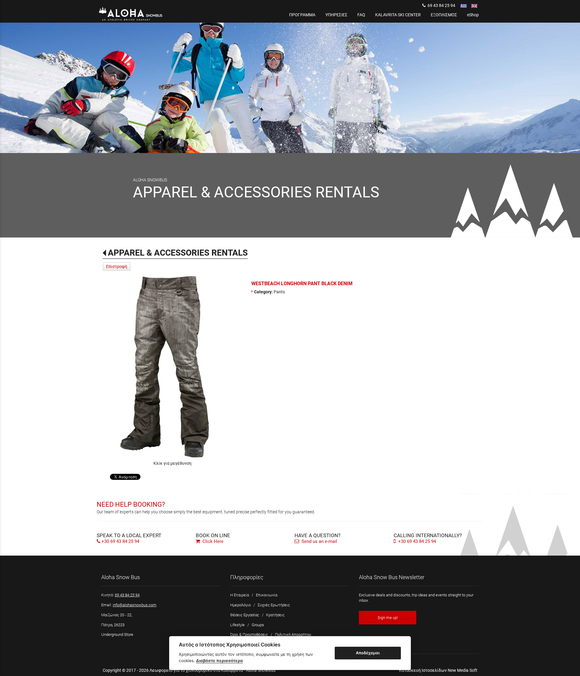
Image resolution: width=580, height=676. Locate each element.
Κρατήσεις (275, 615)
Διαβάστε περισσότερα (219, 660)
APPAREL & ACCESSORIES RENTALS (178, 253)
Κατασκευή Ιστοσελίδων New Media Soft (438, 670)
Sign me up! (388, 617)
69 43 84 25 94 (440, 5)
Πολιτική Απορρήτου (293, 634)
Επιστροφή (116, 266)
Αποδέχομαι (368, 652)
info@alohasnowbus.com (134, 605)
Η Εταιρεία (239, 595)
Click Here (212, 541)
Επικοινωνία (266, 595)
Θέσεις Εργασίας (244, 615)
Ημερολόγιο (240, 605)
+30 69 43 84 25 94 (120, 541)
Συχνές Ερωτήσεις (274, 605)
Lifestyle (237, 625)
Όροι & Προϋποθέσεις (249, 634)
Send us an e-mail (318, 541)
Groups (258, 625)
